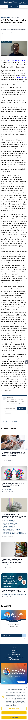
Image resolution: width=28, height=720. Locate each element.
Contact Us (14, 650)
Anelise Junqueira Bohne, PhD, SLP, (11, 529)
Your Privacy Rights (14, 659)
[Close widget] (25, 665)
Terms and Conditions (14, 654)
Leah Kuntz (6, 458)
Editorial (14, 652)
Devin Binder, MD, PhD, (18, 532)
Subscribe (20, 408)
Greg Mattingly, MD (21, 533)
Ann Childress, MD (21, 594)
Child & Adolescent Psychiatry (9, 421)
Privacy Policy (14, 656)
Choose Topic (12, 6)
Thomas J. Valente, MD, (8, 527)
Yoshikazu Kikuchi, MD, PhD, (10, 524)
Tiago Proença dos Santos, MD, (10, 530)
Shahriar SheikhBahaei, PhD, (10, 523)
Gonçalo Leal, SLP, (7, 532)
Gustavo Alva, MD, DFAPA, (9, 533)
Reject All (14, 713)
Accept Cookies (14, 717)
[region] (14, 702)
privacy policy (8, 413)
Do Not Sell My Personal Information (14, 658)
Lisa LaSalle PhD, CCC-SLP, (9, 526)
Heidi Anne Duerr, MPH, (8, 521)
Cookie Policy (13, 705)
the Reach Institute (21, 77)
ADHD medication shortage (16, 60)
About (14, 647)
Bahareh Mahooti (8, 565)
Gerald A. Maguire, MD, (10, 520)
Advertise (14, 649)
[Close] (26, 687)
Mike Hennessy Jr (8, 489)
